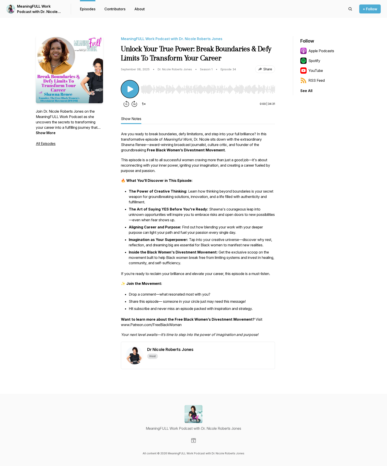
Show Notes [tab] (131, 118)
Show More (46, 133)
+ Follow (370, 9)
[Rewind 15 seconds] (126, 104)
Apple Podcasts (321, 51)
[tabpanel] (198, 236)
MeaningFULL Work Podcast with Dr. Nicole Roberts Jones (37, 9)
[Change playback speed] (143, 104)
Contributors (114, 9)
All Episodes (46, 143)
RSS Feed (316, 80)
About (139, 9)
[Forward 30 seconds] (134, 104)
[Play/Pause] (130, 89)
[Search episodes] (350, 9)
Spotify (314, 60)
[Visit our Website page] (193, 440)
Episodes (87, 9)
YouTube (315, 70)
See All (306, 90)
